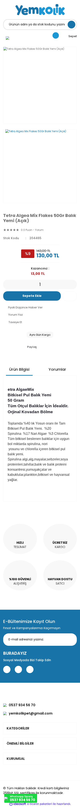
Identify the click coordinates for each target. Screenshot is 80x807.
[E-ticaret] (39, 804)
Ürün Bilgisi (19, 369)
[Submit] (70, 639)
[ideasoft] (17, 804)
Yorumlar (57, 369)
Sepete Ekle (32, 296)
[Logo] (40, 9)
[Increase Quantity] (73, 284)
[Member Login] (7, 38)
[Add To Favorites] (70, 296)
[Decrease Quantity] (6, 284)
